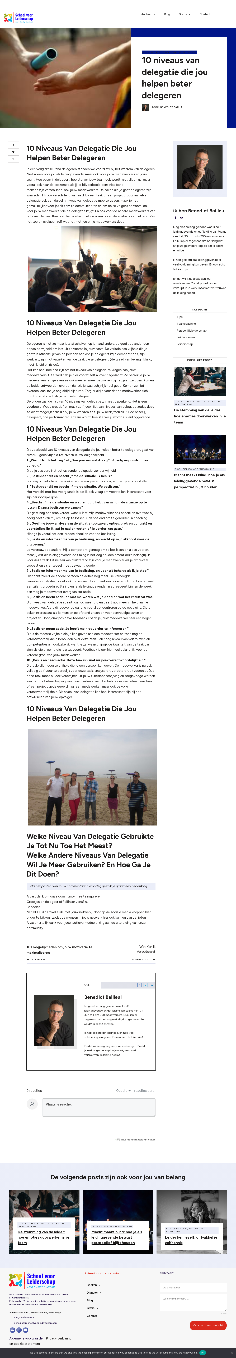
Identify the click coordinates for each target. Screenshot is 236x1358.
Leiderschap (170, 52)
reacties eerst (144, 1091)
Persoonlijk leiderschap (192, 330)
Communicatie (151, 52)
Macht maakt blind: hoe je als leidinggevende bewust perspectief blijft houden (199, 481)
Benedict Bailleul (173, 107)
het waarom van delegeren (135, 169)
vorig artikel (45, 169)
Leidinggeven (187, 52)
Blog (177, 469)
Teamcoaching (186, 323)
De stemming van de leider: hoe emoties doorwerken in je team (200, 416)
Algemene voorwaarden (26, 1338)
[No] (231, 1353)
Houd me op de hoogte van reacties (138, 1139)
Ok (202, 1352)
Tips (180, 317)
